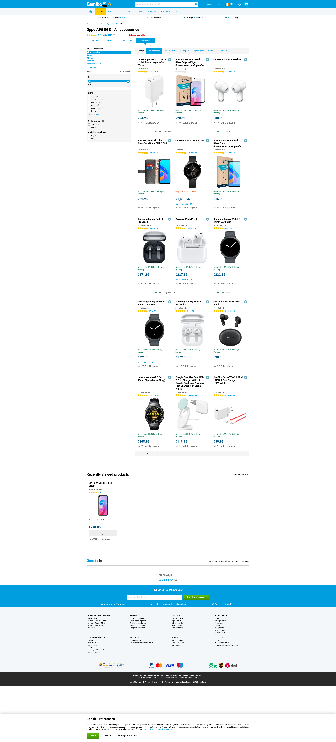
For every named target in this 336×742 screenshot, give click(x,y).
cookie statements (165, 729)
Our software (176, 645)
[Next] (247, 453)
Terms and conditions (183, 682)
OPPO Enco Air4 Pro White (227, 59)
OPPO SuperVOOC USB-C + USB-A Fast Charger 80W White (152, 62)
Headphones (219, 628)
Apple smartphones (137, 618)
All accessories (125, 24)
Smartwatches (220, 630)
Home (89, 24)
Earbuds (217, 625)
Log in (219, 4)
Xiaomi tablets (177, 623)
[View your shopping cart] (246, 4)
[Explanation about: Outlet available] (103, 121)
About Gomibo (177, 640)
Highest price (198, 51)
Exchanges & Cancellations (97, 650)
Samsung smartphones (138, 621)
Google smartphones (137, 628)
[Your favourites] (239, 4)
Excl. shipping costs (152, 122)
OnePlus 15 (92, 628)
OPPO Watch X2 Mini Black (189, 140)
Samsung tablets (178, 618)
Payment (91, 640)
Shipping (91, 647)
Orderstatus (92, 643)
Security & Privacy (178, 643)
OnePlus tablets (177, 628)
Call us (217, 640)
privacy (151, 729)
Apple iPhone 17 (93, 618)
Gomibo (175, 637)
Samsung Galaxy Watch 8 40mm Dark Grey (151, 303)
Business (152, 11)
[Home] (91, 11)
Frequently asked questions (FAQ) (226, 645)
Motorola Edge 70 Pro (95, 625)
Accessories (124, 11)
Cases (217, 618)
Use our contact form (222, 643)
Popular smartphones (99, 615)
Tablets (139, 11)
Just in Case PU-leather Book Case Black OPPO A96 (152, 142)
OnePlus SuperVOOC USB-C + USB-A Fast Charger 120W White (228, 380)
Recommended (154, 51)
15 (157, 454)
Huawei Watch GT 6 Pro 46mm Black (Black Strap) (151, 379)
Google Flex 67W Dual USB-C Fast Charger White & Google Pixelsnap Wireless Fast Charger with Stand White (189, 383)
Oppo (103, 24)
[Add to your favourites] (169, 59)
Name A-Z (212, 51)
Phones (133, 615)
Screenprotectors (221, 621)
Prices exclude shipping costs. (192, 675)
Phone (111, 11)
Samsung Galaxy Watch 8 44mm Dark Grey (226, 220)
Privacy (147, 682)
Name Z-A (224, 51)
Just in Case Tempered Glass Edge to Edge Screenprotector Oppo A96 (189, 62)
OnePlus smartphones (138, 623)
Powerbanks (219, 623)
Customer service (169, 11)
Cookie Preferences (166, 682)
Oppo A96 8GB (112, 24)
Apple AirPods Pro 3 (186, 219)
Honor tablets (177, 625)
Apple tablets (177, 621)
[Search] (196, 4)
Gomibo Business (136, 640)
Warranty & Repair (94, 652)
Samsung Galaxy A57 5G (96, 623)
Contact (219, 637)
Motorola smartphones (138, 625)
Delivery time (92, 645)
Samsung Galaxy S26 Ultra (97, 621)
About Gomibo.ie (136, 682)
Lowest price (184, 51)
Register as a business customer (141, 643)
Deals (100, 11)
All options (94, 67)
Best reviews (169, 51)
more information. (191, 677)
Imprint (154, 682)
